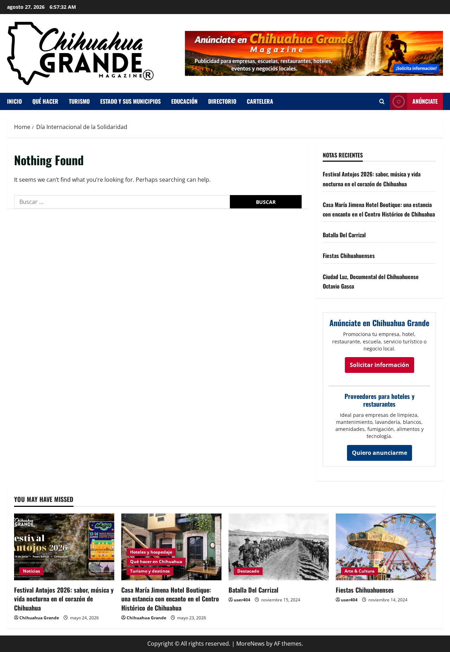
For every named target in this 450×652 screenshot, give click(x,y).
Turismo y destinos (150, 571)
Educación (184, 101)
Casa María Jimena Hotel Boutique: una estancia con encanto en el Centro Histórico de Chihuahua (170, 598)
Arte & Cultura (359, 571)
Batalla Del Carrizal (344, 235)
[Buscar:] (122, 201)
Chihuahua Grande (39, 618)
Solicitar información (379, 365)
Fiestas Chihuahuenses (349, 255)
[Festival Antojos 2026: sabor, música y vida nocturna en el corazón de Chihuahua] (64, 547)
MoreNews (250, 643)
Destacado (248, 571)
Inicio (14, 101)
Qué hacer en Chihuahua (156, 561)
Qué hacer (45, 101)
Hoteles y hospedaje (151, 552)
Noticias (31, 571)
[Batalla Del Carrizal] (279, 547)
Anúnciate (425, 101)
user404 (242, 600)
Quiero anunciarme (379, 453)
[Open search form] (382, 101)
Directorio (222, 101)
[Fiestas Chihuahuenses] (386, 547)
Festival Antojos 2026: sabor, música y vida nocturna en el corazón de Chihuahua (64, 598)
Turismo (79, 101)
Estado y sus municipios (130, 101)
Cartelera (260, 101)
